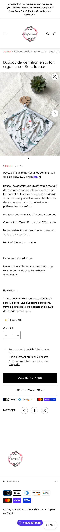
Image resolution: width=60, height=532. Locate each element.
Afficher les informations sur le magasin (28, 363)
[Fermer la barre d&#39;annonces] (55, 9)
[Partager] (24, 410)
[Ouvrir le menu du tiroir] (4, 33)
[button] (28, 158)
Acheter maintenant (30, 390)
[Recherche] (47, 33)
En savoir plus (11, 481)
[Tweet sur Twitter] (44, 410)
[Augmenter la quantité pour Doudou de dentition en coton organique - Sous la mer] (17, 335)
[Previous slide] (5, 113)
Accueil (7, 51)
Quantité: (8, 328)
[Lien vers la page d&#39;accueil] (15, 459)
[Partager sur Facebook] (34, 410)
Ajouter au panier (30, 377)
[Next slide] (54, 113)
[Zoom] (54, 76)
